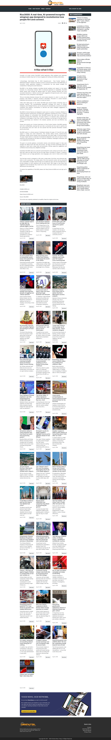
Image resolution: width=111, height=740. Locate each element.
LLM (32, 127)
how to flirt (58, 113)
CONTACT (48, 8)
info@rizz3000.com (24, 189)
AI (20, 127)
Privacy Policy (87, 732)
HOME (30, 8)
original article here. (54, 199)
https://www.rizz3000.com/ (52, 169)
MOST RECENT (36, 8)
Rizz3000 (22, 88)
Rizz (38, 118)
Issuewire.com (47, 81)
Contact (89, 727)
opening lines (33, 113)
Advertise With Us (86, 729)
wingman (40, 94)
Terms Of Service (87, 730)
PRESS (43, 8)
